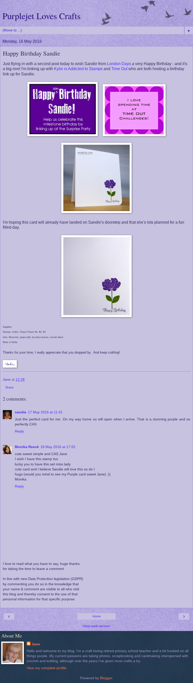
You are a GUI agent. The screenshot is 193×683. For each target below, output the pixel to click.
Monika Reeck (27, 447)
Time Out (119, 69)
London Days (119, 64)
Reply (19, 431)
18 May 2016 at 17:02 (57, 447)
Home (96, 616)
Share (9, 387)
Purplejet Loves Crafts (41, 16)
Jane (36, 644)
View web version (96, 626)
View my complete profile (46, 668)
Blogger (106, 678)
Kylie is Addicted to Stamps (78, 69)
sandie (20, 412)
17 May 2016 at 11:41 (45, 412)
